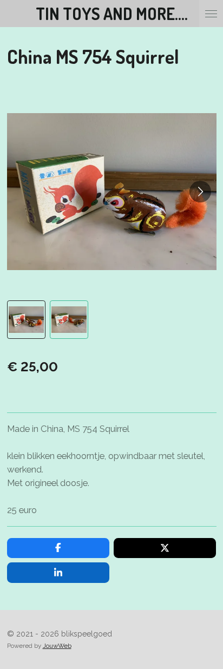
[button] (26, 319)
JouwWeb (57, 646)
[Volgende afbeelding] (200, 191)
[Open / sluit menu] (211, 13)
